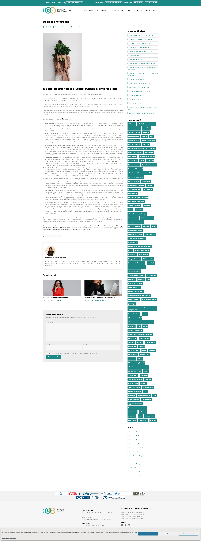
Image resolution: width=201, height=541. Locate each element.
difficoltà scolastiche (135, 330)
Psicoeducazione (133, 300)
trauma (144, 136)
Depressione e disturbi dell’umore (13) (140, 51)
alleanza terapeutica (135, 152)
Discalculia (131, 279)
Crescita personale (148, 140)
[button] (198, 529)
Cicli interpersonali (147, 218)
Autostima (150, 161)
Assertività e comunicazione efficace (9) (141, 39)
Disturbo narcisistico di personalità (139, 173)
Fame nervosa (133, 383)
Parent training (150, 234)
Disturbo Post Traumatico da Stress (140, 246)
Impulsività (131, 416)
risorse (144, 314)
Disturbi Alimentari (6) (135, 59)
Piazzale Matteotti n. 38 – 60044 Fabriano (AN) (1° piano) (99, 513)
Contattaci (138, 10)
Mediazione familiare (149, 300)
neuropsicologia (133, 136)
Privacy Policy (5, 538)
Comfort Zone (133, 375)
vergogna (148, 379)
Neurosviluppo (144, 355)
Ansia (151, 136)
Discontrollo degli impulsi (136, 363)
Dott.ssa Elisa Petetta (63, 27)
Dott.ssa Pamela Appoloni (135, 464)
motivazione (132, 338)
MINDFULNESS (138, 3)
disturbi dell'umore (134, 206)
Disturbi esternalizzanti (135, 291)
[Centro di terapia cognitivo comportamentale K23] (55, 10)
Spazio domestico (134, 128)
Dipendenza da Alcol (135, 318)
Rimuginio (131, 326)
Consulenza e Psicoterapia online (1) (140, 43)
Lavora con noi (151, 10)
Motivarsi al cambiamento (136, 267)
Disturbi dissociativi (134, 391)
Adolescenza (149, 152)
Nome (48, 344)
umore (154, 226)
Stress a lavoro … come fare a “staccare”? (99, 298)
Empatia (143, 383)
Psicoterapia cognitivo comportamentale (141, 148)
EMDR (130, 251)
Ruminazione (132, 412)
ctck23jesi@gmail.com (136, 518)
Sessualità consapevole (136, 185)
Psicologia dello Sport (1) (136, 95)
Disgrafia (152, 351)
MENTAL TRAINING (151, 3)
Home (70, 10)
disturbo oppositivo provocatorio (139, 296)
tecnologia (150, 263)
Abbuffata (143, 412)
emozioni (146, 144)
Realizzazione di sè (134, 189)
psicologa (131, 304)
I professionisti (88, 10)
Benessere (50, 236)
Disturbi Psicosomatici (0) (137, 79)
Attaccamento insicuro (135, 222)
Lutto (145, 391)
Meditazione (132, 255)
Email (85, 344)
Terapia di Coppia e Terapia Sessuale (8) (141, 113)
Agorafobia (132, 420)
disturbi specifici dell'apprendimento (140, 334)
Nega (168, 534)
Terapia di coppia (134, 259)
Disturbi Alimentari (79, 27)
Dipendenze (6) (134, 55)
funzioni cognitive (134, 132)
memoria (146, 132)
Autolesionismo (148, 387)
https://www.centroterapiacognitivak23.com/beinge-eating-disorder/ (69, 230)
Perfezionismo (146, 400)
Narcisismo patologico (135, 177)
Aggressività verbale (135, 404)
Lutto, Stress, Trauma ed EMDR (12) (139, 83)
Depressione (132, 157)
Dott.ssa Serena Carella (135, 476)
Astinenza (138, 210)
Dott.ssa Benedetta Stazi (135, 448)
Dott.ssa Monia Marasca (135, 460)
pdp (139, 326)
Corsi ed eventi (119, 10)
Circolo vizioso (150, 342)
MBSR (140, 416)
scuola (145, 326)
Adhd (154, 396)
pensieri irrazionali (134, 226)
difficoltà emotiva (134, 144)
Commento (50, 322)
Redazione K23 (132, 468)
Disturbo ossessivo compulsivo (138, 367)
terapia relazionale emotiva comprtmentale (137, 309)
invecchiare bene (133, 314)
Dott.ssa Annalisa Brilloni (135, 444)
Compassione (132, 193)
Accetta (148, 534)
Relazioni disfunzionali (135, 169)
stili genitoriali (132, 242)
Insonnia (153, 420)
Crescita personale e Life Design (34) (140, 47)
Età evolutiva (132, 161)
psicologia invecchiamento (146, 124)
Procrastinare (151, 275)
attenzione (146, 128)
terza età (131, 342)
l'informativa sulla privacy (60, 353)
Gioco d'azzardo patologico (137, 214)
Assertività (144, 375)
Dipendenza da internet (147, 157)
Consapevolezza (133, 140)
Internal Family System (142, 251)
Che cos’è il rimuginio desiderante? (56, 298)
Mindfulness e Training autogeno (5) (140, 87)
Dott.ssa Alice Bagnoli (134, 432)
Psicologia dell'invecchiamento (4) (139, 91)
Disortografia (132, 355)
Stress (58, 236)
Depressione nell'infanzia (136, 202)
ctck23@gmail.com (138, 512)
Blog (128, 10)
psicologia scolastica (135, 283)
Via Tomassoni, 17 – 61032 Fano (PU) (93, 525)
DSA (148, 279)
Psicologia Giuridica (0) (136, 99)
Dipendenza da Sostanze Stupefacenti (140, 322)
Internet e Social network (136, 263)
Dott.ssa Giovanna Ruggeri (136, 456)
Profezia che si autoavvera (137, 408)
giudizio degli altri (134, 271)
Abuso (130, 210)
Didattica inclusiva (144, 396)
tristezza (146, 226)
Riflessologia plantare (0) (136, 103)
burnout (140, 342)
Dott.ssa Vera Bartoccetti (135, 484)
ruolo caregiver (144, 338)
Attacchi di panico (134, 387)
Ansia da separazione (135, 230)
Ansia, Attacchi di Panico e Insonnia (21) (141, 35)
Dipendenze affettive (149, 165)
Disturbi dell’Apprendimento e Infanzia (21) (142, 63)
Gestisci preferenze (189, 534)
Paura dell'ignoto (133, 351)
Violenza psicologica (135, 379)
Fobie (144, 351)
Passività (142, 346)
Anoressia (131, 359)
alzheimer (131, 124)
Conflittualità (143, 255)
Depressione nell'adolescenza (138, 197)
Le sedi (78, 10)
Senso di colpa (149, 416)
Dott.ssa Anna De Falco (135, 436)
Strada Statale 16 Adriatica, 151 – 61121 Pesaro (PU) (96, 519)
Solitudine (146, 206)
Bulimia (140, 359)
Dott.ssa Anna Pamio (134, 440)
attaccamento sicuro (135, 234)
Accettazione (147, 189)
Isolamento (132, 346)
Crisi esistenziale (148, 259)
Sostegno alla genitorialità (136, 238)
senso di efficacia (134, 287)
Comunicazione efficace (136, 275)
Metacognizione (133, 400)
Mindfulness (146, 181)
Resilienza (131, 396)
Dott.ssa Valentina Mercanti (136, 480)
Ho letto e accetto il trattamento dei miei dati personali (72, 353)
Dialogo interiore (133, 165)
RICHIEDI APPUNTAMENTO (74, 3)
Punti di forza (143, 420)
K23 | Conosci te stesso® (113, 3)
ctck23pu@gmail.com (137, 514)
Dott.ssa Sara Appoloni (134, 472)
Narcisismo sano (133, 181)
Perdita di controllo (134, 371)
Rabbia (146, 371)
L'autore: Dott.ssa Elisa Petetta (56, 258)
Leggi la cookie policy (35, 534)
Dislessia (141, 279)
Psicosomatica (133, 218)
